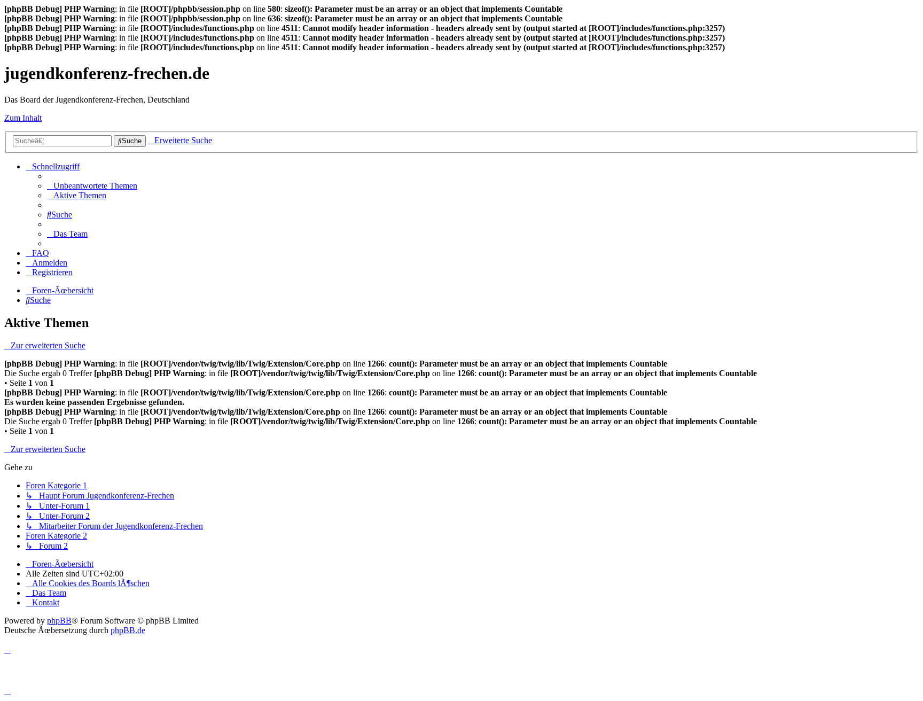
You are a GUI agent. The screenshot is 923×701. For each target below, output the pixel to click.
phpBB (59, 620)
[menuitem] (92, 185)
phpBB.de (128, 630)
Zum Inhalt (23, 117)
